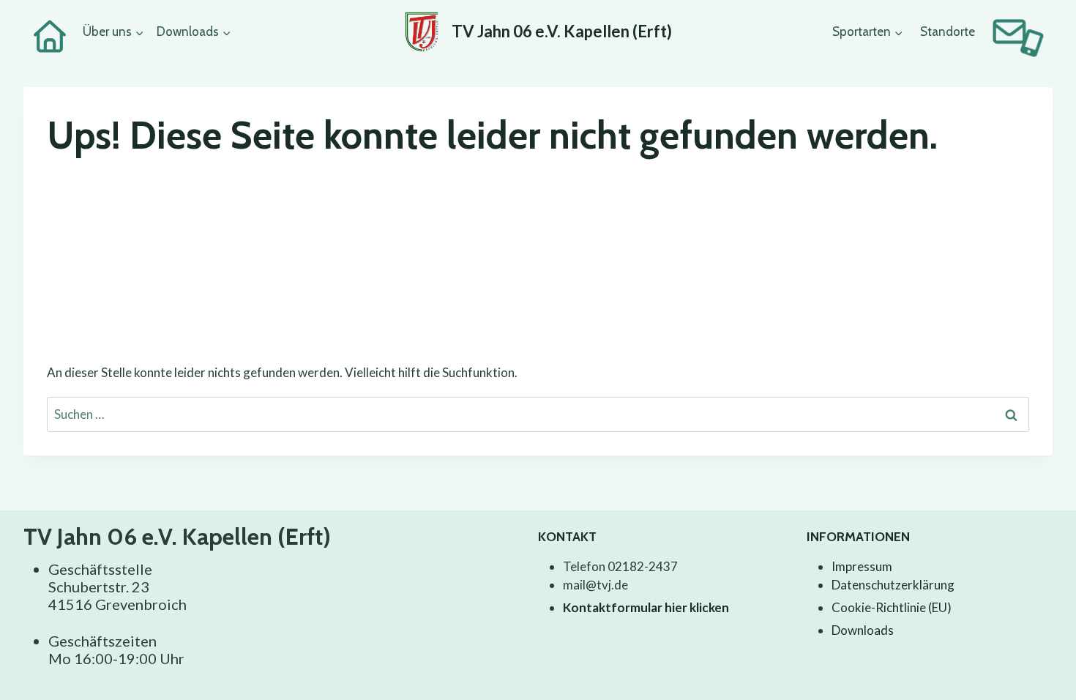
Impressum (862, 566)
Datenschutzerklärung (893, 584)
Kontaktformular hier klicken (646, 607)
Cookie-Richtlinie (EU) (892, 607)
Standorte (947, 31)
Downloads (863, 630)
